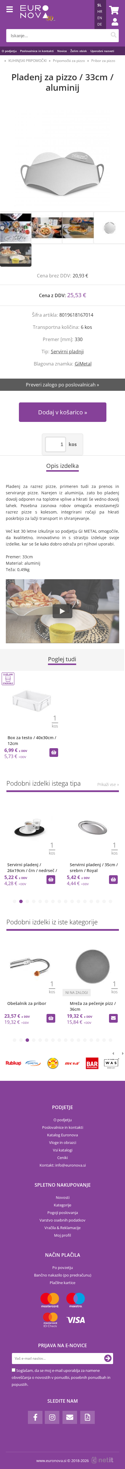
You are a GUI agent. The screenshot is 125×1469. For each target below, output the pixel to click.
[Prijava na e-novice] (107, 1358)
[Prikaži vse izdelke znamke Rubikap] (13, 1063)
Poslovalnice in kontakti (37, 51)
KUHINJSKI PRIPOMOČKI (27, 60)
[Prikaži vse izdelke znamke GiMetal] (33, 1063)
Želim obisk (78, 51)
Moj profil (62, 1235)
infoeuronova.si (70, 1165)
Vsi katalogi (62, 1150)
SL (99, 5)
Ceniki (62, 1157)
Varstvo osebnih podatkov (62, 1220)
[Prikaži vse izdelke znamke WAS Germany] (111, 1063)
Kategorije (62, 1205)
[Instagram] (52, 1417)
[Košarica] (113, 10)
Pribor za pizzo (103, 60)
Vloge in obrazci (62, 1142)
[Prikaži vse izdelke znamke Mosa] (72, 1063)
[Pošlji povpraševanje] (113, 1018)
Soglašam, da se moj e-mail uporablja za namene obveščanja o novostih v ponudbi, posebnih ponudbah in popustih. (61, 1377)
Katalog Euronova (62, 1135)
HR (99, 11)
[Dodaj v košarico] (53, 752)
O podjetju (9, 51)
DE (99, 24)
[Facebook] (35, 1417)
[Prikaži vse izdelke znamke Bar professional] (92, 1063)
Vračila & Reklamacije (62, 1227)
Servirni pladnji (67, 351)
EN (99, 17)
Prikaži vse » (108, 784)
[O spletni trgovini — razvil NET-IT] (102, 1460)
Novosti (62, 1197)
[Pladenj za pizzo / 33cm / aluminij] (62, 158)
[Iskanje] (113, 35)
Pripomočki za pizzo (69, 60)
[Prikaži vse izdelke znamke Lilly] (52, 1063)
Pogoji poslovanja (62, 1212)
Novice (62, 51)
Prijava (112, 27)
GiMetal (83, 364)
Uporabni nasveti (102, 51)
